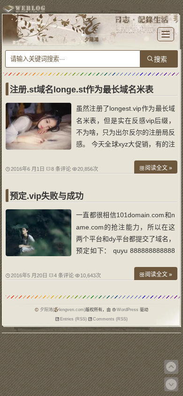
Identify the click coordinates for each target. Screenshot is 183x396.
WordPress (127, 309)
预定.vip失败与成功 (47, 196)
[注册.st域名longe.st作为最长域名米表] (38, 147)
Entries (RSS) (73, 319)
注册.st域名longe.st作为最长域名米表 (81, 89)
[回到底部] (171, 384)
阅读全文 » (158, 168)
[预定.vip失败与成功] (38, 254)
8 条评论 (61, 169)
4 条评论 (64, 275)
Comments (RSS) (110, 319)
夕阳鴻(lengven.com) (62, 309)
